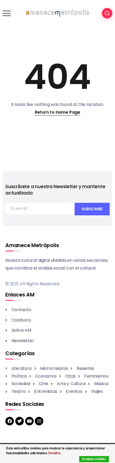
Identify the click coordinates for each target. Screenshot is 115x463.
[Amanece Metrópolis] (57, 13)
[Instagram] (39, 421)
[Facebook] (9, 421)
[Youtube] (29, 421)
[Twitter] (19, 421)
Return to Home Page (57, 112)
